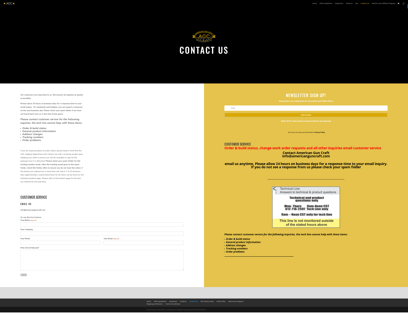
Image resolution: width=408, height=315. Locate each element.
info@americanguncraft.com (306, 156)
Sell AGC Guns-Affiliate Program (383, 3)
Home (314, 3)
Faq (356, 3)
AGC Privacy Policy (207, 301)
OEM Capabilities (326, 3)
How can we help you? (29, 248)
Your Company (26, 229)
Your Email (111, 238)
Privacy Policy (319, 132)
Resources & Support (236, 301)
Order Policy (221, 301)
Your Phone (25, 238)
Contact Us (365, 3)
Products (349, 3)
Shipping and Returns (155, 304)
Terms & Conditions (172, 304)
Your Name (28, 220)
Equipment (339, 3)
